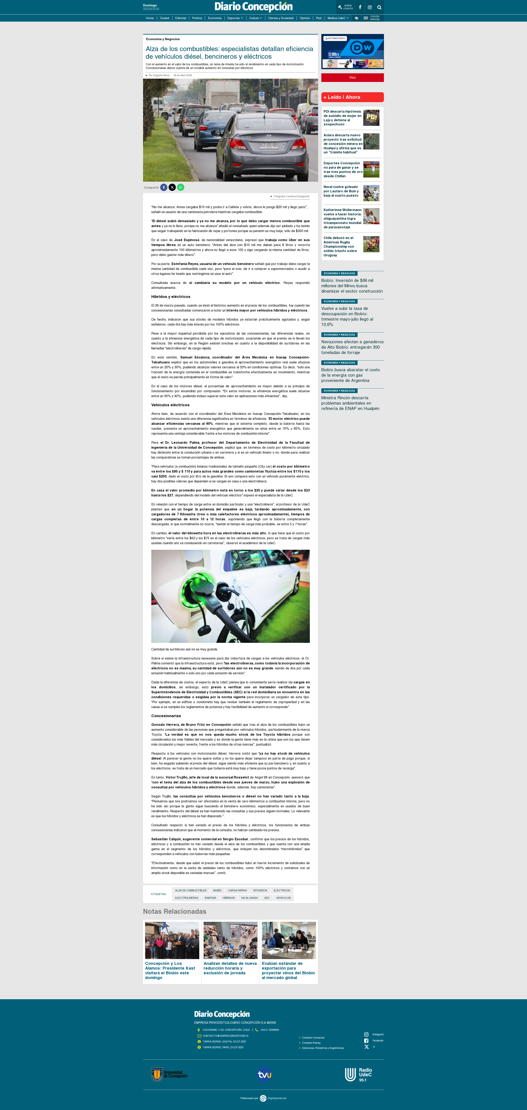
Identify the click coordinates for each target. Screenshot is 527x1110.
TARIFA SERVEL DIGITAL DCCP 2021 (224, 1041)
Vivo (352, 77)
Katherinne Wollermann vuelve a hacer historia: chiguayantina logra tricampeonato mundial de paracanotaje (342, 218)
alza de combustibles (191, 890)
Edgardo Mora (161, 75)
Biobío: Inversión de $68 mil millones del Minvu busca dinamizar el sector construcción (352, 286)
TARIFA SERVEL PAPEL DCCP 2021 (223, 1047)
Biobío (217, 890)
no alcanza (249, 897)
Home (150, 18)
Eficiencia (260, 890)
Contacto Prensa (311, 1042)
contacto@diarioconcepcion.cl (226, 1035)
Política (197, 18)
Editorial (180, 18)
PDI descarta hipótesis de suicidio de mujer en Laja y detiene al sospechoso (342, 118)
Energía (210, 897)
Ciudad (164, 18)
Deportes (233, 18)
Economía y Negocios (339, 273)
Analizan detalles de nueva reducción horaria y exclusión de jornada (230, 968)
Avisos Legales (348, 7)
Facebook (378, 1040)
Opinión (305, 18)
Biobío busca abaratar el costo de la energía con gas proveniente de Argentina (350, 375)
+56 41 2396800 (269, 1029)
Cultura (254, 18)
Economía (215, 18)
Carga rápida (237, 890)
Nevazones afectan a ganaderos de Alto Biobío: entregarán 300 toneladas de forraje (352, 347)
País (319, 18)
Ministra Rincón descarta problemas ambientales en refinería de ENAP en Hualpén (350, 403)
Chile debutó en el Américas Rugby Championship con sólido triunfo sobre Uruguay (340, 246)
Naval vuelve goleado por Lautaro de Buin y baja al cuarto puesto (341, 191)
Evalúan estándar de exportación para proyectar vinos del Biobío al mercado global (288, 970)
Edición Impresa (375, 18)
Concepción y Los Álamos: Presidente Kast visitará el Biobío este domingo (170, 970)
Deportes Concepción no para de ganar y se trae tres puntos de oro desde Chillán (343, 169)
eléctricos (282, 890)
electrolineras (186, 897)
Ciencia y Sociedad (281, 18)
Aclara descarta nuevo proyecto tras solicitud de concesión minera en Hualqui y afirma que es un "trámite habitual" (343, 143)
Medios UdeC (336, 18)
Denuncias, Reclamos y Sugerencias (323, 1048)
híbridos (229, 897)
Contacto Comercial (313, 1037)
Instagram (378, 1034)
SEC (267, 897)
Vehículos (283, 897)
